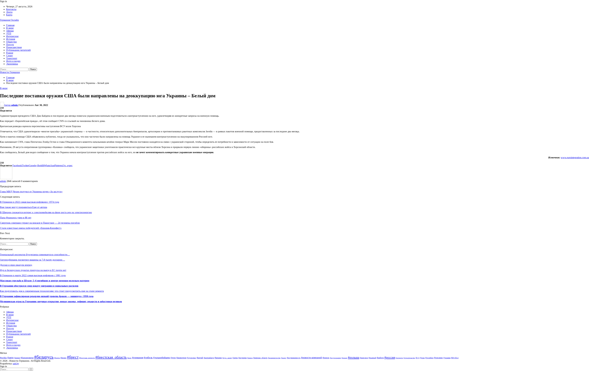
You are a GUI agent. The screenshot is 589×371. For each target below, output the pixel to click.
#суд (418, 358)
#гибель (148, 357)
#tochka (3, 358)
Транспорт (11, 58)
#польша (353, 357)
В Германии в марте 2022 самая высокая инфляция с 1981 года (33, 275)
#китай (200, 358)
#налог (283, 358)
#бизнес (63, 358)
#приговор (364, 358)
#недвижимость (293, 358)
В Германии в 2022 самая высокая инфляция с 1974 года (29, 202)
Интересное (12, 36)
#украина (446, 358)
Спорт (9, 55)
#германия (137, 357)
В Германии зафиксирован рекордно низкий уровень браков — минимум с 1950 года (46, 296)
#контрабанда (209, 358)
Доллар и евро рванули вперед (16, 265)
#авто (10, 357)
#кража (218, 357)
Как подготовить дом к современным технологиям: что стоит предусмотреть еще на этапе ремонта (52, 291)
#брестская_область (111, 357)
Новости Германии (10, 72)
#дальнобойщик (161, 357)
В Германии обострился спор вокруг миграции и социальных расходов (39, 286)
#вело (129, 358)
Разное (9, 53)
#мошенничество (274, 358)
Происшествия (14, 47)
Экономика (12, 64)
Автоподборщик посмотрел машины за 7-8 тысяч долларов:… (32, 259)
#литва (235, 358)
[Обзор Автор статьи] (6, 178)
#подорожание (335, 358)
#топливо (438, 358)
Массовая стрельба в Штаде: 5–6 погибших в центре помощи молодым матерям (44, 280)
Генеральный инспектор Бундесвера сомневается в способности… (35, 254)
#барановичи (27, 357)
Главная (10, 25)
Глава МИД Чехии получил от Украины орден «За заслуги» (31, 191)
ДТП (8, 33)
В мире (10, 28)
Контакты (11, 9)
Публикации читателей (18, 50)
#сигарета (399, 358)
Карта (9, 14)
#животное (181, 358)
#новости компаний (311, 357)
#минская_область (260, 358)
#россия (389, 357)
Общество (11, 41)
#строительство (409, 358)
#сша (422, 358)
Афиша (10, 30)
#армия (17, 358)
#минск (250, 358)
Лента (9, 12)
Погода (10, 44)
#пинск (326, 358)
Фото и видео (13, 61)
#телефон (429, 358)
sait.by (16, 363)
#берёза (57, 358)
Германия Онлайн (9, 20)
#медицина (242, 358)
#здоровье (191, 358)
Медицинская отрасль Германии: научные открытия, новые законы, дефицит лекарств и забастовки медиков (61, 301)
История (10, 39)
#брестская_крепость (87, 358)
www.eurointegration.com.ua (575, 157)
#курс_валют (227, 358)
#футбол (454, 358)
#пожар (344, 358)
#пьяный (372, 358)
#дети (173, 357)
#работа (380, 358)
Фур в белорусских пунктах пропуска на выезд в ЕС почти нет (33, 270)
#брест (73, 357)
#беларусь (44, 356)
